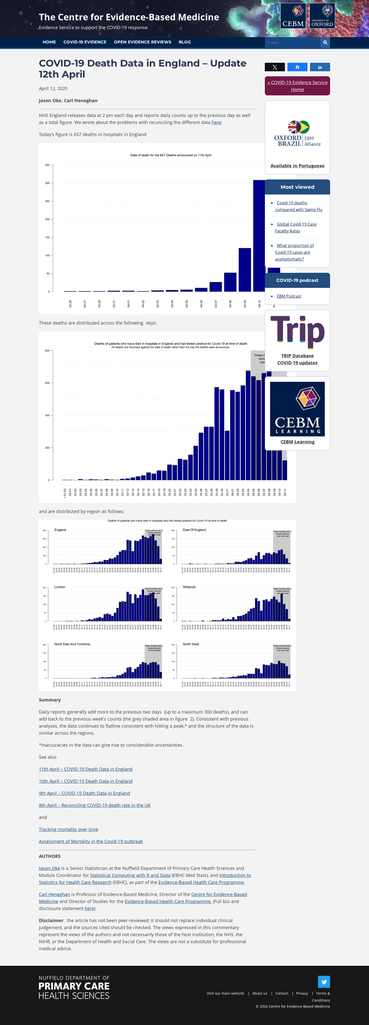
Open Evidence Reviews (142, 42)
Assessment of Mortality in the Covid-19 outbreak (91, 841)
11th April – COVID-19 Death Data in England (86, 769)
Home (49, 42)
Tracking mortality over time (68, 829)
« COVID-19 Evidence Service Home (298, 85)
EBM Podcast (289, 296)
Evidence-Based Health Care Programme (201, 882)
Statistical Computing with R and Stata (130, 875)
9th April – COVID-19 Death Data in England (84, 793)
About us (259, 993)
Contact (281, 993)
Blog (185, 42)
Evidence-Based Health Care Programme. (168, 901)
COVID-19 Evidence (85, 42)
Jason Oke (49, 868)
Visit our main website (225, 993)
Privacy (302, 993)
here (216, 122)
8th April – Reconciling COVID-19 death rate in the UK (95, 805)
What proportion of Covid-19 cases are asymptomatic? (294, 252)
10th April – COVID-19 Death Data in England (86, 781)
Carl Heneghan (54, 894)
